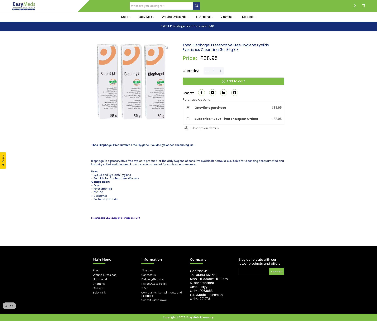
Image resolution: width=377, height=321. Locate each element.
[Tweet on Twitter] (223, 93)
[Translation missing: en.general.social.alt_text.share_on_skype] (234, 93)
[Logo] (23, 5)
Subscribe (276, 271)
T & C (144, 288)
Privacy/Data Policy (154, 283)
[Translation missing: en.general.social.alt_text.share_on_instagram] (212, 93)
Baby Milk (99, 292)
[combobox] (165, 6)
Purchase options (196, 99)
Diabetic (98, 288)
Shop (96, 270)
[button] (363, 5)
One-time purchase (210, 107)
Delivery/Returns (152, 279)
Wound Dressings (104, 275)
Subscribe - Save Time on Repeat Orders (227, 119)
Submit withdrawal (154, 300)
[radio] (190, 107)
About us (147, 270)
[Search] (196, 6)
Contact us (148, 275)
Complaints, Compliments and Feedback (161, 294)
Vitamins (99, 283)
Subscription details (204, 128)
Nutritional (100, 279)
